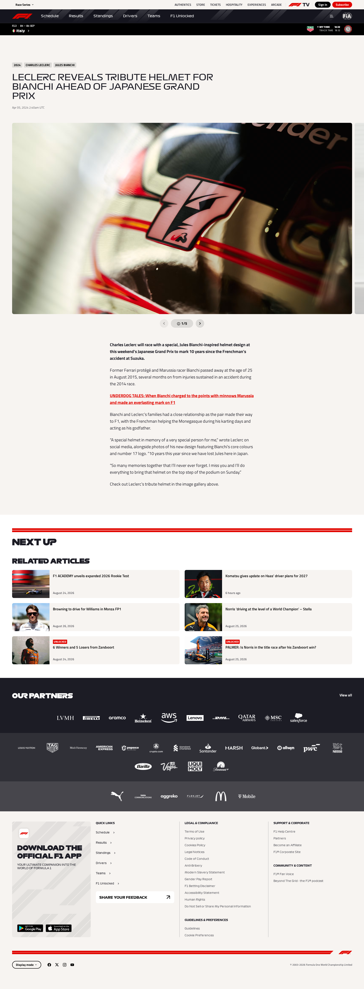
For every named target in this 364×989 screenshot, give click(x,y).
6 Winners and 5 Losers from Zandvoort (83, 647)
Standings (103, 16)
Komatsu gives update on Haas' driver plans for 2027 (266, 576)
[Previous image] (164, 323)
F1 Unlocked (182, 16)
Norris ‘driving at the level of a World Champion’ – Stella (268, 609)
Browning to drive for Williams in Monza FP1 (87, 609)
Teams (153, 16)
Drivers (130, 16)
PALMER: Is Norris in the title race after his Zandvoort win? (270, 647)
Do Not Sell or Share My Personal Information (218, 906)
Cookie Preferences (199, 935)
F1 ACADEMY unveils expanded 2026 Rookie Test (91, 576)
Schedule (50, 16)
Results (76, 16)
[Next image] (200, 323)
